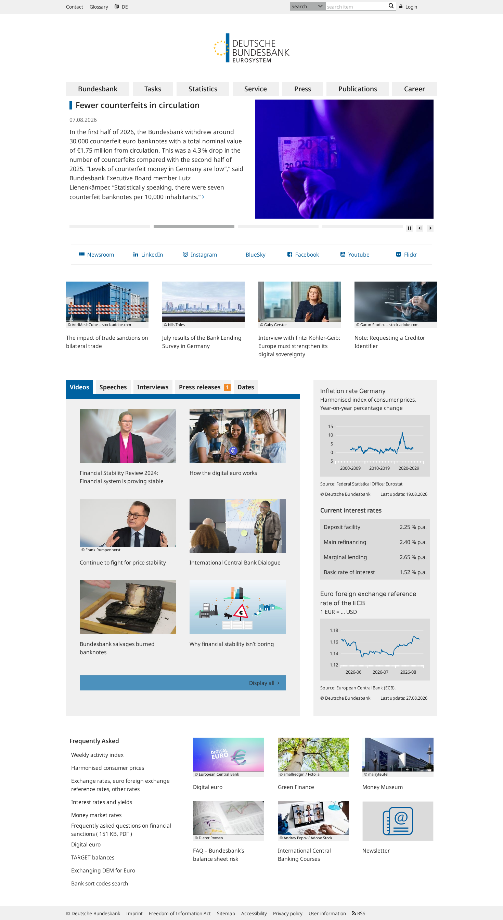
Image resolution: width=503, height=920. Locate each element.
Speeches (113, 387)
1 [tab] (109, 226)
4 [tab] (362, 226)
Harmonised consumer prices (107, 768)
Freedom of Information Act (180, 913)
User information (327, 913)
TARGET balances (92, 857)
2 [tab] (194, 226)
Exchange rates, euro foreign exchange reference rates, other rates (120, 785)
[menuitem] (97, 89)
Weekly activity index (97, 755)
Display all (262, 683)
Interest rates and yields (101, 802)
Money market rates (96, 815)
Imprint (134, 913)
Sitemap (226, 913)
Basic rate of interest (349, 572)
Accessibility (254, 913)
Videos (79, 387)
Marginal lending (345, 557)
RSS (360, 913)
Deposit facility (342, 527)
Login (410, 6)
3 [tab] (278, 226)
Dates (245, 387)
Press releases (204, 387)
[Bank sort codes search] (391, 6)
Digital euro (86, 844)
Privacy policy (287, 913)
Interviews (153, 387)
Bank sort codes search (99, 883)
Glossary (99, 6)
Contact (74, 6)
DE (124, 6)
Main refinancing (345, 542)
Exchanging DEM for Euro (103, 870)
